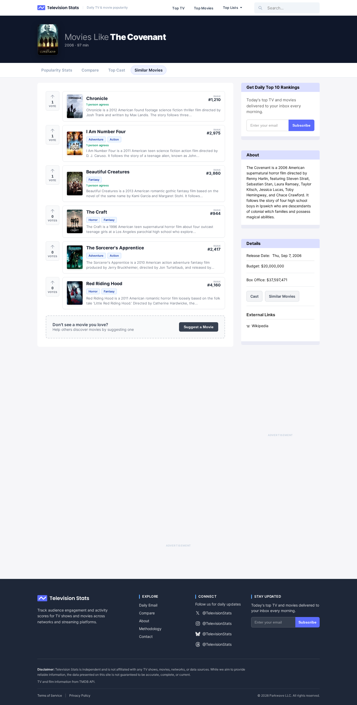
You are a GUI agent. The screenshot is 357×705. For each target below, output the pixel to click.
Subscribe (301, 125)
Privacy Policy (79, 695)
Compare (147, 613)
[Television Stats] (58, 8)
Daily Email (148, 605)
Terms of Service (49, 695)
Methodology (150, 628)
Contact (146, 636)
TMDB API (86, 682)
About (144, 621)
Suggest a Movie (199, 327)
